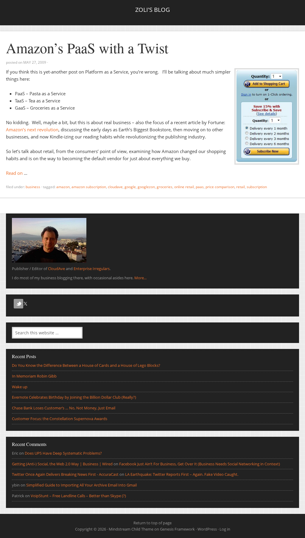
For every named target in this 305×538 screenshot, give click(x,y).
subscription (257, 186)
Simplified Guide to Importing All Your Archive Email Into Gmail (81, 485)
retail (240, 186)
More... (140, 277)
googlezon (146, 186)
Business (33, 186)
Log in (225, 529)
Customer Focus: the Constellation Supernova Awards (59, 418)
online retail (184, 186)
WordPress (207, 529)
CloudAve (115, 186)
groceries (164, 186)
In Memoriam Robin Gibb (34, 376)
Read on (14, 173)
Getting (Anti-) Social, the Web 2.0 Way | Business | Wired (62, 464)
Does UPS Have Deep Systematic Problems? (63, 453)
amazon (63, 186)
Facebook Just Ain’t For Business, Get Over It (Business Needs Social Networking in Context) (199, 464)
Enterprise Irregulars (92, 268)
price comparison (220, 186)
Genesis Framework (177, 529)
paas (200, 186)
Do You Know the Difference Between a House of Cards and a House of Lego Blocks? (86, 365)
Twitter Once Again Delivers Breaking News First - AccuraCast (65, 474)
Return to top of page (152, 522)
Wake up (19, 386)
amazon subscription (88, 186)
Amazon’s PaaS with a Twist (87, 47)
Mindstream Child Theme (131, 529)
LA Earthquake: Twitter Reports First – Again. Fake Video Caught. (181, 474)
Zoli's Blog (152, 10)
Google (130, 186)
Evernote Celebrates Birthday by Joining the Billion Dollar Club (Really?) (74, 397)
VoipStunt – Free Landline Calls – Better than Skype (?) (78, 495)
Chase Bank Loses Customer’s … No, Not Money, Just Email (63, 408)
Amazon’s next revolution (32, 129)
